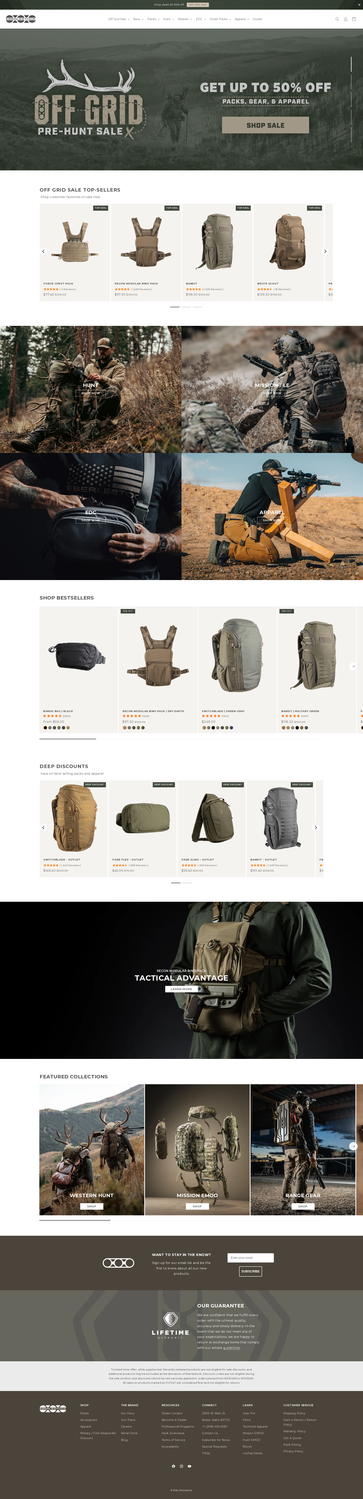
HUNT (91, 385)
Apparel (85, 1426)
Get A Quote (292, 1438)
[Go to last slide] (43, 251)
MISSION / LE (272, 385)
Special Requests (214, 1446)
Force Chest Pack (58, 283)
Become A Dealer (174, 1420)
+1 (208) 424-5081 (214, 1426)
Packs (84, 1413)
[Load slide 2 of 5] (351, 81)
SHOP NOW (24, 153)
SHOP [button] (84, 1405)
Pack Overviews (173, 1433)
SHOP (197, 4)
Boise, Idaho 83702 (216, 1420)
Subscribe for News (216, 1440)
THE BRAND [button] (129, 1405)
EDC (90, 512)
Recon (247, 1446)
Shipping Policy (294, 1413)
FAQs (206, 1453)
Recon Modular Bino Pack (136, 283)
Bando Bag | (58, 711)
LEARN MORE (181, 989)
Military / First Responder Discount (98, 1435)
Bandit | (300, 711)
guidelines (231, 1348)
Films (246, 1420)
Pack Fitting (292, 1444)
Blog (124, 1440)
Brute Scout (268, 283)
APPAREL (272, 512)
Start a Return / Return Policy (299, 1422)
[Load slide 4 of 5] (351, 117)
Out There (128, 1420)
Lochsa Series (252, 1453)
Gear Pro (249, 1413)
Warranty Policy (294, 1431)
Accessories (88, 1420)
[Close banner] (359, 5)
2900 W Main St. (214, 1413)
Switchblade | (223, 711)
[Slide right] (353, 666)
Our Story (128, 1413)
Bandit (191, 283)
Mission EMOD (253, 1433)
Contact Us (210, 1433)
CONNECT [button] (209, 1405)
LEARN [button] (248, 1405)
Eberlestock (185, 1490)
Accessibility (170, 1446)
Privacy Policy (293, 1451)
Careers (126, 1426)
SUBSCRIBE (250, 1271)
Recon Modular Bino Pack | (153, 711)
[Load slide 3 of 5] (351, 99)
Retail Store (129, 1433)
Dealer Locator (172, 1413)
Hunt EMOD (251, 1440)
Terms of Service (173, 1440)
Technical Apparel (255, 1426)
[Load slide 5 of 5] (351, 134)
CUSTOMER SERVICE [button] (298, 1405)
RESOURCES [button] (170, 1405)
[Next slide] (325, 251)
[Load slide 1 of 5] (351, 64)
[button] (118, 19)
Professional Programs (178, 1426)
